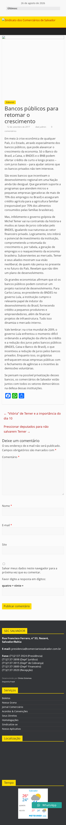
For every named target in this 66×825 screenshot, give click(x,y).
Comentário (10, 457)
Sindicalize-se (10, 724)
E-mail (7, 525)
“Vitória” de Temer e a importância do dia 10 (32, 415)
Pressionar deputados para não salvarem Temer (26, 429)
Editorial (10, 102)
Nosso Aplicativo (11, 728)
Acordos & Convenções (15, 711)
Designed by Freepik (8, 682)
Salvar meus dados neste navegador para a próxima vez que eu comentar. (29, 570)
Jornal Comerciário (12, 707)
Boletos (6, 698)
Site (4, 544)
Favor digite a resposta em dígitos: (24, 579)
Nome (7, 506)
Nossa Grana (9, 702)
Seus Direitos (9, 715)
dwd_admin (41, 126)
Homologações (10, 720)
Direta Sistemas (24, 678)
